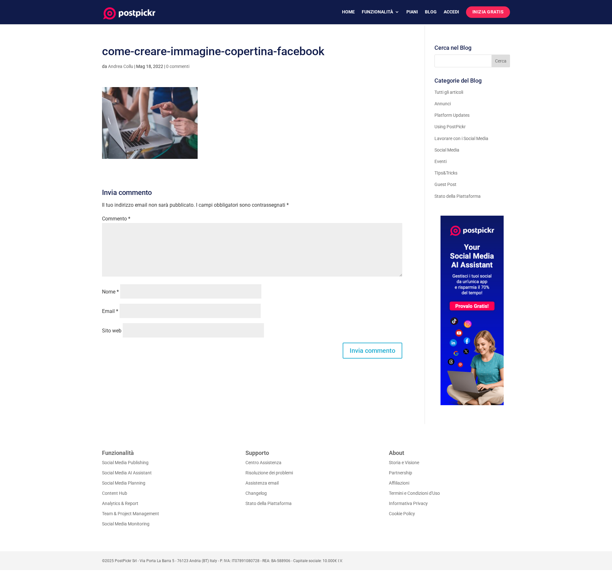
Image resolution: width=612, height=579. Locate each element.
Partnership (400, 472)
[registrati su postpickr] (472, 310)
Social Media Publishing (125, 462)
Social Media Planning (123, 483)
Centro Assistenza (263, 462)
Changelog (256, 493)
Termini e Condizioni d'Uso (414, 493)
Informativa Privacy (408, 503)
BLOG (431, 12)
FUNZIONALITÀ (377, 12)
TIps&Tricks (445, 172)
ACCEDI (451, 12)
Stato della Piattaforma (457, 196)
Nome (110, 292)
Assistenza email (262, 483)
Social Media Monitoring (125, 523)
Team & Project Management (130, 513)
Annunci (442, 103)
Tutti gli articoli (448, 92)
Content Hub (114, 493)
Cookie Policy (402, 513)
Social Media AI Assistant (127, 472)
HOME (348, 12)
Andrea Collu (120, 66)
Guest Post (445, 184)
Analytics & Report (120, 503)
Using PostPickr (450, 126)
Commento (116, 219)
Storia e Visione (404, 462)
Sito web (111, 331)
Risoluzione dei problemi (269, 472)
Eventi (440, 161)
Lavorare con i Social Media (461, 138)
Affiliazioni (399, 483)
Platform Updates (452, 115)
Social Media (446, 149)
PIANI (412, 12)
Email (110, 311)
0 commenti (177, 66)
